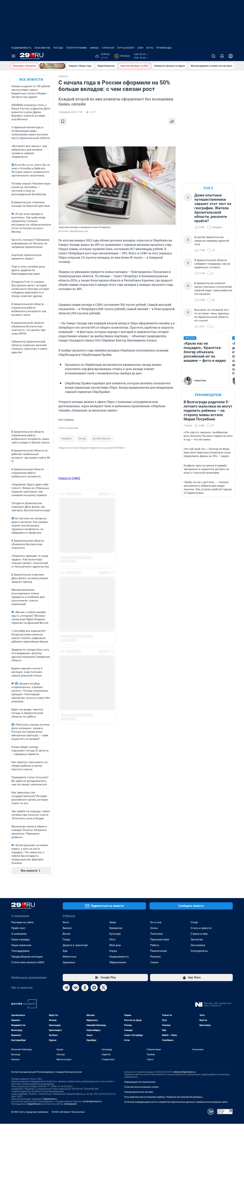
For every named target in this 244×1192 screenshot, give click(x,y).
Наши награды (20, 939)
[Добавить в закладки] (62, 121)
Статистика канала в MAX (27, 962)
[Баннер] (52, 66)
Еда (65, 951)
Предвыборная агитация (27, 956)
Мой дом (115, 945)
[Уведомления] (222, 56)
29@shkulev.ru (50, 1099)
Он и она (155, 922)
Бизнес (67, 928)
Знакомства (42, 48)
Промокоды (164, 48)
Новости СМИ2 (69, 478)
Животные (69, 956)
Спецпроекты (199, 951)
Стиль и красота (201, 928)
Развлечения (158, 951)
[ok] (84, 987)
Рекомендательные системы (138, 1092)
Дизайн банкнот (102, 438)
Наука (113, 951)
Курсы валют (126, 48)
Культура (115, 933)
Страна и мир (199, 933)
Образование (117, 962)
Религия (155, 956)
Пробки (123, 56)
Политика (156, 933)
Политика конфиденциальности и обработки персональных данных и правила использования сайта (176, 1102)
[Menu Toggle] (13, 56)
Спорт (194, 922)
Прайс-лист (18, 928)
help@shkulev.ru (35, 1104)
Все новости (31, 79)
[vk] (75, 987)
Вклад (82, 438)
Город (66, 939)
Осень (154, 928)
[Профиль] (230, 56)
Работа (154, 945)
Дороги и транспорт (75, 945)
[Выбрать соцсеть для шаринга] (172, 121)
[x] (103, 987)
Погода (58, 48)
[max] (94, 987)
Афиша (94, 48)
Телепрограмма (76, 48)
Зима (112, 922)
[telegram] (66, 987)
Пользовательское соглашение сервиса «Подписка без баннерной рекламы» (163, 1097)
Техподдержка (20, 951)
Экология (197, 939)
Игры (149, 48)
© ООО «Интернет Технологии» (68, 1112)
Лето (112, 939)
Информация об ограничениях (140, 1082)
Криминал (115, 928)
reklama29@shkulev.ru (184, 1072)
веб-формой (70, 1104)
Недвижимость (21, 48)
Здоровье (69, 962)
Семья (154, 962)
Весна (66, 933)
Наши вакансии (21, 945)
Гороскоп (108, 48)
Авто (66, 922)
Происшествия (159, 939)
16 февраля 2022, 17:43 (70, 112)
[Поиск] (213, 56)
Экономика (198, 945)
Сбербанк (66, 438)
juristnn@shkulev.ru (92, 1101)
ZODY (141, 48)
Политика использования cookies (141, 1087)
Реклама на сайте (22, 922)
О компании (19, 933)
